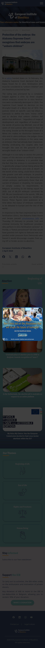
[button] (22, 324)
